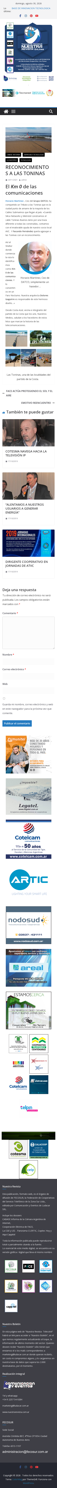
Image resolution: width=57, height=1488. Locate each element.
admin (24, 180)
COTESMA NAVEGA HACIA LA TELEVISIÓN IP (26, 453)
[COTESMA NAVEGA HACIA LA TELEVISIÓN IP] (28, 421)
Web (5, 684)
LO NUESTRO (12, 160)
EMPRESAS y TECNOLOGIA (33, 155)
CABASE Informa (13, 155)
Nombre (8, 654)
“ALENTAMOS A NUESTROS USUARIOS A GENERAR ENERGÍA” (24, 508)
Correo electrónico (14, 669)
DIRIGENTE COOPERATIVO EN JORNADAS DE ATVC (26, 564)
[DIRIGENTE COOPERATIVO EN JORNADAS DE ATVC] (28, 531)
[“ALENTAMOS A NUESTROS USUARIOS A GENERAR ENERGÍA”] (28, 474)
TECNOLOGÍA (26, 160)
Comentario (10, 613)
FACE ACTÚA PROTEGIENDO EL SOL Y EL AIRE (29, 393)
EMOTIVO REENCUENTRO (36, 403)
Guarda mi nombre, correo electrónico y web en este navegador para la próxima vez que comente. (27, 709)
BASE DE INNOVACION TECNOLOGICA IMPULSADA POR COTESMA (31, 10)
